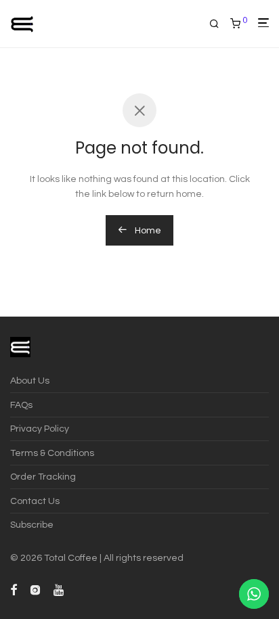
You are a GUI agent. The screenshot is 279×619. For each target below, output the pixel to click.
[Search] (219, 24)
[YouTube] (59, 589)
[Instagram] (35, 589)
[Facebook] (13, 589)
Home (147, 230)
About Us (29, 381)
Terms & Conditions (52, 453)
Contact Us (35, 501)
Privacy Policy (39, 429)
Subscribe (31, 525)
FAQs (21, 405)
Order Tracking (43, 477)
